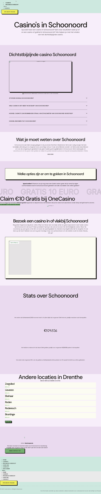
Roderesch (10, 408)
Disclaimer (6, 469)
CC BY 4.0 (51, 93)
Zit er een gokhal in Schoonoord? (21, 98)
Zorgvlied (9, 384)
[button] (23, 6)
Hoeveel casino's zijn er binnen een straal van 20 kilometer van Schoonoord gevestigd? (41, 113)
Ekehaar (9, 396)
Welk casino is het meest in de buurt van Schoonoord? (29, 106)
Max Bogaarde (29, 443)
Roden (8, 402)
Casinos (8, 3)
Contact (6, 467)
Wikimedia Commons (37, 93)
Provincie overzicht (12, 4)
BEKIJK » (7, 387)
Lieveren (9, 390)
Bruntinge (10, 414)
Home (4, 460)
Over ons (6, 465)
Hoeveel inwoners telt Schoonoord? (22, 121)
